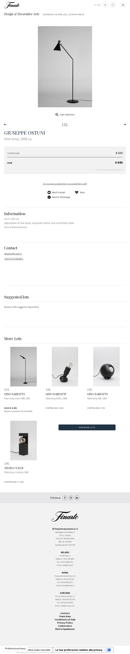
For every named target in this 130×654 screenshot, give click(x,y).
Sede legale (59, 532)
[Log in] (113, 5)
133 (6, 389)
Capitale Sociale (61, 545)
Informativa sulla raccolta (34, 649)
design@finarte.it (13, 253)
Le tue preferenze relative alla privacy (78, 649)
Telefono (58, 559)
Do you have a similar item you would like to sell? (65, 183)
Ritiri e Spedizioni (65, 629)
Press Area (65, 616)
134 (48, 389)
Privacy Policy (65, 622)
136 (6, 463)
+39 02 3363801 (69, 559)
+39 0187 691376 (68, 599)
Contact (65, 613)
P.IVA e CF (59, 538)
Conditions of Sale (65, 619)
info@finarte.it (67, 565)
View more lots (87, 427)
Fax (58, 562)
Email (59, 565)
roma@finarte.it (68, 585)
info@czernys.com (68, 606)
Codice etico (65, 625)
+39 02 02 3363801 (13, 258)
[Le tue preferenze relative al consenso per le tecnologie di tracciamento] (15, 648)
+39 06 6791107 (69, 579)
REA (60, 542)
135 (89, 389)
